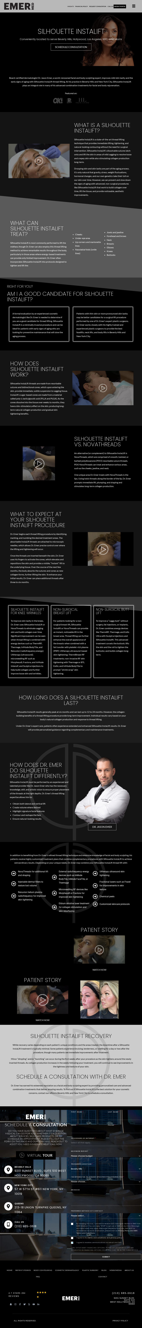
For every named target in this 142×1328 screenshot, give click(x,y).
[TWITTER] (24, 1304)
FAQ (38, 1277)
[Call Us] (8, 1224)
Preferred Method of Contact (87, 1211)
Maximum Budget (79, 1151)
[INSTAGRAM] (15, 1304)
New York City (24, 1185)
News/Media (116, 1270)
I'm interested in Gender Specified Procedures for (97, 1177)
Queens (19, 1203)
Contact (102, 1277)
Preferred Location (82, 1164)
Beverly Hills (23, 1167)
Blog (104, 1270)
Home (9, 1270)
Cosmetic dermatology (67, 1270)
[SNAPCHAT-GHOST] (11, 1304)
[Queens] (8, 1206)
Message (75, 1190)
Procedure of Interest (83, 1138)
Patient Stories (23, 1270)
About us (129, 1270)
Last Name (114, 1112)
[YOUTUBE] (33, 1304)
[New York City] (8, 1188)
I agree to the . (99, 1238)
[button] (133, 6)
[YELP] (29, 1304)
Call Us (19, 1222)
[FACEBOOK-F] (20, 1304)
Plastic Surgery (90, 1270)
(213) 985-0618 (25, 1226)
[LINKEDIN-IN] (38, 1304)
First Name (77, 1112)
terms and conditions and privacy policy (105, 1238)
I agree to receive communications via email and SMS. (99, 1242)
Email (74, 1125)
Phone (112, 1125)
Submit (106, 1257)
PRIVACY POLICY (120, 1321)
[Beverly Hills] (8, 1170)
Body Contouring (43, 1270)
